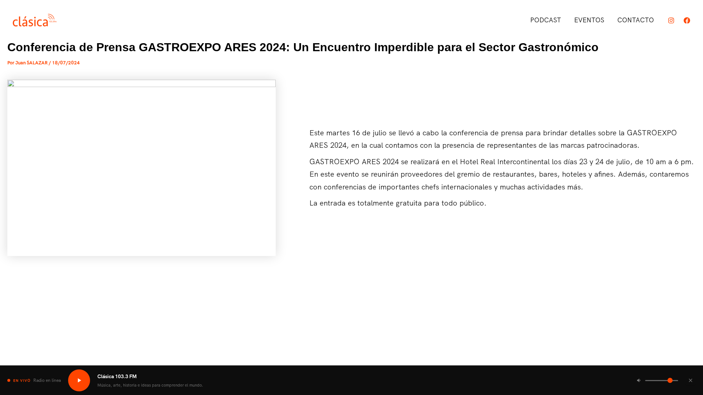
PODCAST (545, 20)
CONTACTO (635, 20)
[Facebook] (687, 20)
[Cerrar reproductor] (690, 380)
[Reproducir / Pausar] (79, 380)
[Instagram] (671, 20)
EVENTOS (589, 20)
